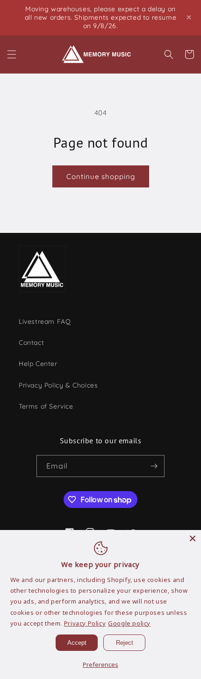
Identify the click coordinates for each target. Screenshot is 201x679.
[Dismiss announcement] (188, 17)
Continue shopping (100, 176)
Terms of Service (46, 406)
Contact (31, 342)
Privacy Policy (85, 623)
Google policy (129, 623)
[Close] (192, 538)
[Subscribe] (154, 466)
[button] (11, 54)
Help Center (38, 363)
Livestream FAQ (45, 321)
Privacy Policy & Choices (58, 385)
